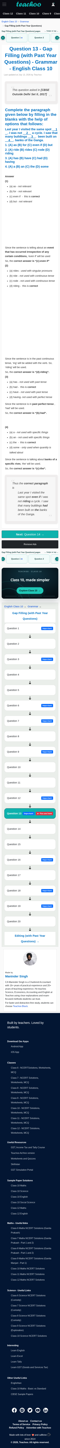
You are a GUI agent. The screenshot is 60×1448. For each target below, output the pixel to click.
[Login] (53, 4)
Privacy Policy (40, 1424)
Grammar (24, 21)
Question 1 (29, 628)
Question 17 (14, 875)
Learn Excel (17, 1356)
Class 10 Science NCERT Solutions (29, 1336)
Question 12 (29, 798)
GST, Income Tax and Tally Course (28, 1147)
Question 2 (13, 643)
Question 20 (14, 921)
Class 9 (46, 13)
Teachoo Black (20, 1006)
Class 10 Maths (18, 1185)
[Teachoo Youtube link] (38, 1410)
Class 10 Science (19, 1191)
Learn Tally (16, 1361)
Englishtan (16, 1383)
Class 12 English (19, 1213)
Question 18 (29, 890)
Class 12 (8, 13)
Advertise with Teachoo (38, 1428)
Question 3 (29, 659)
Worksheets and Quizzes (23, 1158)
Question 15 (14, 844)
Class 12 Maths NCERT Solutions (28, 1280)
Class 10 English (19, 1197)
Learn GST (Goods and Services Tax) (29, 1367)
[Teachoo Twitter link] (30, 1410)
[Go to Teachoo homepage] (28, 4)
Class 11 (21, 13)
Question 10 (14, 767)
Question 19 (29, 906)
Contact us (36, 1421)
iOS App (15, 1052)
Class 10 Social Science (23, 1202)
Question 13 (29, 813)
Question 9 (29, 751)
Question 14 (14, 828)
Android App (17, 1046)
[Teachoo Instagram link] (22, 1410)
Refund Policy (16, 1428)
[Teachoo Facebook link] (14, 1410)
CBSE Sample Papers (22, 1394)
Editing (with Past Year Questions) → (30, 938)
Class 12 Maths (18, 1208)
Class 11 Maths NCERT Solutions (28, 1274)
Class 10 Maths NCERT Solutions (28, 1268)
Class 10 (34, 13)
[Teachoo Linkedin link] (45, 1410)
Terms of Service (21, 1424)
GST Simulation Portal (22, 1170)
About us (23, 1421)
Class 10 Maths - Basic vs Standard (28, 1388)
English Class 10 (9, 21)
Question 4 (13, 674)
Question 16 (29, 859)
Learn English (18, 1350)
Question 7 (29, 721)
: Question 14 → (30, 534)
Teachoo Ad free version (23, 1153)
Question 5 (13, 690)
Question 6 (29, 705)
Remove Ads (30, 544)
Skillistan (15, 1164)
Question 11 (13, 782)
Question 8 (13, 736)
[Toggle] (5, 4)
